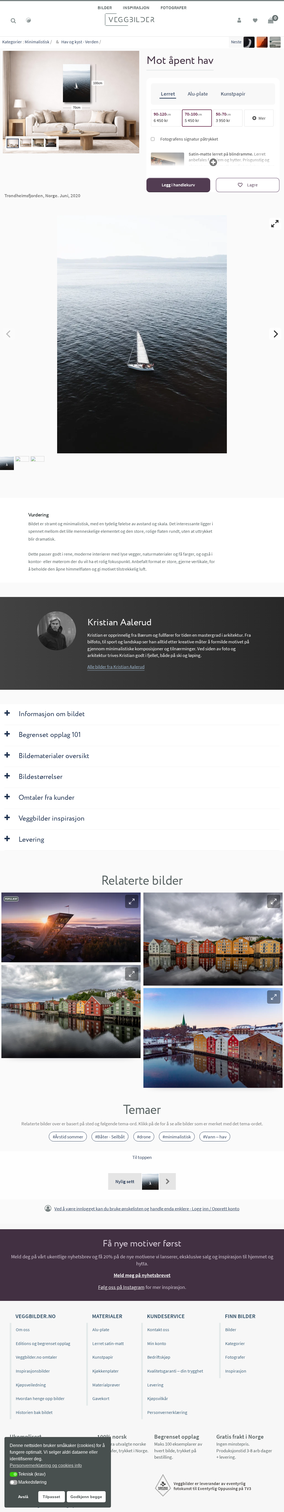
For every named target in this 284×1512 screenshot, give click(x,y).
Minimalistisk (37, 41)
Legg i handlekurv (178, 185)
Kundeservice (166, 1316)
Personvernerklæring (167, 1412)
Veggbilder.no (35, 1316)
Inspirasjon (136, 7)
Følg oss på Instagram (121, 1287)
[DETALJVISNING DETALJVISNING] (142, 334)
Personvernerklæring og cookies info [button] (46, 1465)
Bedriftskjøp (158, 1357)
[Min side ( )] (239, 21)
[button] (131, 901)
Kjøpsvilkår (157, 1398)
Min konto (156, 1343)
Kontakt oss (158, 1329)
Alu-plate (100, 1329)
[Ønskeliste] (255, 21)
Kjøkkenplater (105, 1371)
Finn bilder (240, 1316)
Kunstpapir (102, 1357)
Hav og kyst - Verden (79, 41)
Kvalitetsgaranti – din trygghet (175, 1371)
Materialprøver (106, 1385)
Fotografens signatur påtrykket (188, 139)
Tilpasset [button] (51, 1496)
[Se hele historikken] (167, 1181)
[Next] (275, 334)
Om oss (23, 1329)
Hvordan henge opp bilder (40, 1398)
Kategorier (12, 41)
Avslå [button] (23, 1496)
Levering (155, 1385)
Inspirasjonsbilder (33, 1371)
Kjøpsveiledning (31, 1385)
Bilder (105, 7)
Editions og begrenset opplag (43, 1343)
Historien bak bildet (34, 1412)
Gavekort (100, 1398)
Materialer (107, 1316)
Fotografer (173, 7)
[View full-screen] (275, 224)
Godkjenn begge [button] (86, 1496)
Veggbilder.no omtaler (36, 1357)
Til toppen (142, 1157)
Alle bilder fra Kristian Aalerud (115, 667)
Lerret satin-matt (108, 1343)
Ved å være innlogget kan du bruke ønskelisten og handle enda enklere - (146, 1209)
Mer (262, 118)
